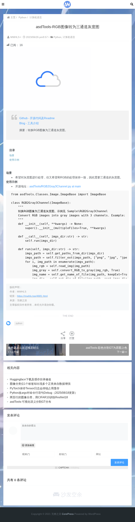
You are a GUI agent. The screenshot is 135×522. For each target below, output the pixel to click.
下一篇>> (122, 351)
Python (22, 17)
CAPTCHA (64, 467)
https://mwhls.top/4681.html (32, 296)
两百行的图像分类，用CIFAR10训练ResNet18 (39, 397)
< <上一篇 (13, 351)
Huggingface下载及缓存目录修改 (30, 379)
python (19, 323)
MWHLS (15, 37)
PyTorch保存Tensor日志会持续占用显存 (34, 388)
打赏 (71, 338)
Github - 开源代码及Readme (37, 118)
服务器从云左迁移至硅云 (23, 347)
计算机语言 (36, 17)
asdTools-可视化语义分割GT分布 (30, 401)
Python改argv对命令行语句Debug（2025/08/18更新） (44, 392)
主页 (12, 17)
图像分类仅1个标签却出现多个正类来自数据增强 (40, 383)
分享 (63, 338)
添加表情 (29, 445)
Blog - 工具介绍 (29, 123)
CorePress (68, 514)
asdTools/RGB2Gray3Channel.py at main (55, 186)
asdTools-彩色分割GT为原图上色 (106, 347)
